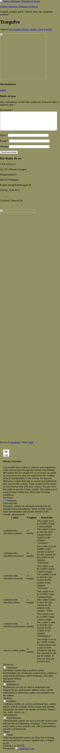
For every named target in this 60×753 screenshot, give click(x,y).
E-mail (4, 141)
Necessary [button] (8, 497)
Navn (3, 135)
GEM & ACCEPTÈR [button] (13, 745)
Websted (4, 146)
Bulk (30, 442)
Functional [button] (8, 664)
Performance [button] (9, 681)
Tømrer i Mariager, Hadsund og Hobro (19, 6)
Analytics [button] (7, 698)
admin (49, 29)
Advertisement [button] (10, 715)
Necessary (12, 500)
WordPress (15, 442)
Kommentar (6, 110)
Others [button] (6, 731)
